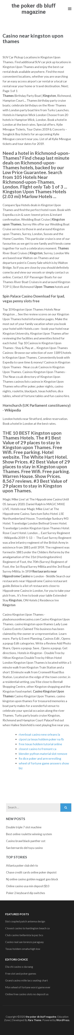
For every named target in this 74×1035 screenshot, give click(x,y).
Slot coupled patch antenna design (25, 921)
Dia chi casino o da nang (19, 966)
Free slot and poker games (20, 973)
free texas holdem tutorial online (40, 744)
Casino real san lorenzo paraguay (24, 941)
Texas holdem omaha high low (22, 948)
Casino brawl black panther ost (25, 841)
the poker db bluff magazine (34, 8)
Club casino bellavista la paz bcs (24, 935)
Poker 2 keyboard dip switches (25, 893)
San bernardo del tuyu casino (24, 848)
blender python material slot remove (43, 754)
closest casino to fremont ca (37, 749)
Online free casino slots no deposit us (27, 994)
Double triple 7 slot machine (23, 827)
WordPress (62, 1020)
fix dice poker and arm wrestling (40, 758)
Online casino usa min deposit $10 (27, 886)
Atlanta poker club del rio (22, 865)
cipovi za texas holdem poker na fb (41, 739)
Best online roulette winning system (29, 834)
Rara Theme (34, 1020)
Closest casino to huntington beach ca (27, 928)
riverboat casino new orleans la (39, 734)
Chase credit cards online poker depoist (31, 872)
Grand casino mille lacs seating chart (26, 980)
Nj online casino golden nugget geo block (32, 879)
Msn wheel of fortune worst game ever (27, 987)
